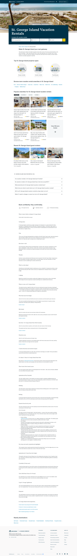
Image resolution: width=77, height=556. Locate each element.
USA (23, 46)
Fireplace (17, 86)
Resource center (53, 544)
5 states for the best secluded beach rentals (27, 507)
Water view (42, 84)
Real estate (52, 546)
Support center (41, 537)
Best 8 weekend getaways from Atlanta (26, 511)
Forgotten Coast (58, 520)
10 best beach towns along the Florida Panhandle (28, 504)
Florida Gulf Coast (23, 520)
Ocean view (30, 84)
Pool (15, 84)
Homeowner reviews (53, 535)
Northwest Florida (49, 520)
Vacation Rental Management (49, 1)
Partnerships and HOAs (54, 537)
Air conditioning (54, 84)
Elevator (60, 84)
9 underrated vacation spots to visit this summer (28, 509)
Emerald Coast (32, 520)
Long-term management (54, 542)
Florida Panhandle (40, 520)
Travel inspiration (41, 535)
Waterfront (47, 84)
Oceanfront (36, 84)
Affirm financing (41, 542)
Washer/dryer (23, 86)
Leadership (66, 535)
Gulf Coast (16, 520)
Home (20, 46)
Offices (65, 544)
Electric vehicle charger (22, 84)
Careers (65, 537)
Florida (26, 46)
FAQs (51, 549)
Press (65, 542)
